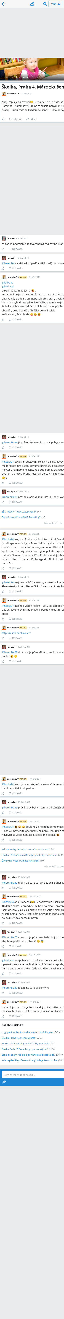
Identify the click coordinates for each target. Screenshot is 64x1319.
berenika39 (10, 442)
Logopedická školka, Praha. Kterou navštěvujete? (28, 1032)
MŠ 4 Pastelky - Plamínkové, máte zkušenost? (26, 849)
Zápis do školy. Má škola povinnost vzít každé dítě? (28, 1054)
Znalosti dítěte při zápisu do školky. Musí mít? (26, 1043)
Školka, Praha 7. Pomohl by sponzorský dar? (25, 1049)
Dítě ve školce (22, 77)
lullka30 (8, 282)
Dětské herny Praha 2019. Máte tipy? (21, 517)
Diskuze (6, 77)
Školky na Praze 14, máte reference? (20, 860)
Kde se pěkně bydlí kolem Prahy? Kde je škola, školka (29, 1060)
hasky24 (9, 286)
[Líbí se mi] (4, 119)
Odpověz (17, 119)
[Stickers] (4, 1082)
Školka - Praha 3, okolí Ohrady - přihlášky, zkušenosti (29, 855)
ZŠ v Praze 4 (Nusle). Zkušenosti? (19, 511)
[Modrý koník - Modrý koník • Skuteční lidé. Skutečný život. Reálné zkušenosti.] (32, 4)
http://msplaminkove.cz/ (16, 633)
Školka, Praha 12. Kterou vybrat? (19, 1037)
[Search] (45, 4)
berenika (9, 263)
